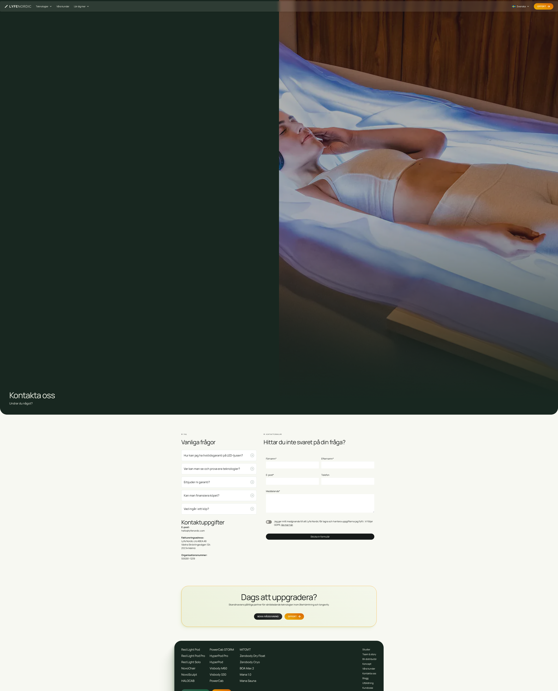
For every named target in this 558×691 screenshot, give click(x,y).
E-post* (270, 474)
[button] (44, 6)
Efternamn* (327, 458)
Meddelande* (273, 491)
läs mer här (287, 524)
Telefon (325, 474)
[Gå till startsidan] (18, 6)
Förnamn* (271, 458)
